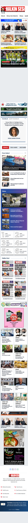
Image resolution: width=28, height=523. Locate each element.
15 (19, 66)
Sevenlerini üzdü (6, 355)
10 (13, 66)
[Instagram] (15, 469)
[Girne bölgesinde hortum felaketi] (5, 179)
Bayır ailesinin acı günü (23, 252)
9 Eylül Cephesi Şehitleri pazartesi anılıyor (20, 340)
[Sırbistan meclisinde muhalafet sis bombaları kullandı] (5, 210)
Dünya (21, 16)
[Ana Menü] (4, 13)
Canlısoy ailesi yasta (9, 252)
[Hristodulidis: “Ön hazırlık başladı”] (20, 348)
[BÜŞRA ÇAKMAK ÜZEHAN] (14, 131)
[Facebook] (10, 469)
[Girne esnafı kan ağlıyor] (5, 226)
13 (17, 66)
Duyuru (4, 386)
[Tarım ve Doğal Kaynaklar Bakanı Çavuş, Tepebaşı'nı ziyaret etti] (7, 332)
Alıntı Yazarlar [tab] (14, 118)
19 (24, 66)
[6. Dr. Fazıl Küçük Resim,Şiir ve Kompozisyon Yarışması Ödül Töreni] (5, 173)
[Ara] (2, 13)
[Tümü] (25, 258)
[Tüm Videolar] (25, 191)
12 (15, 66)
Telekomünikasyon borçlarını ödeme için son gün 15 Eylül (7, 389)
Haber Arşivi (5, 496)
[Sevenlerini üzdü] (7, 348)
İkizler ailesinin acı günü (9, 244)
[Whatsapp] (18, 469)
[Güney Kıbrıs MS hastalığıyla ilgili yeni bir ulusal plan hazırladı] (7, 397)
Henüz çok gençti (8, 236)
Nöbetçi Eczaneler (7, 487)
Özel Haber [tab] (13, 147)
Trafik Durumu (5, 490)
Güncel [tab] (5, 147)
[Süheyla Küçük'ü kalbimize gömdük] (5, 184)
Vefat (6, 233)
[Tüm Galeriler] (25, 153)
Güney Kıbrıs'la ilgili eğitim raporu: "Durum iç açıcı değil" (20, 406)
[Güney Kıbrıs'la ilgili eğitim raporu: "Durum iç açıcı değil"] (20, 397)
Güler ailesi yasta (22, 244)
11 (14, 66)
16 (21, 66)
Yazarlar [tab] (5, 118)
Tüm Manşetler (5, 493)
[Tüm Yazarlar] (25, 118)
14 (18, 66)
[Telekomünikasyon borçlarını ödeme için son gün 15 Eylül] (7, 382)
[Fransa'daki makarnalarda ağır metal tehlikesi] (20, 364)
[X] (13, 469)
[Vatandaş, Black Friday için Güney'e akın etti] (5, 221)
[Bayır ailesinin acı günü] (20, 382)
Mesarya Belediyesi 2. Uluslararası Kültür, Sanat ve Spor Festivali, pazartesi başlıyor (7, 373)
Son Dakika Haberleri (20, 493)
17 (22, 66)
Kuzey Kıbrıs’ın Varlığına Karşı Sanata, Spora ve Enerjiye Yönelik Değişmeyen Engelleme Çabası (14, 124)
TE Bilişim (17, 509)
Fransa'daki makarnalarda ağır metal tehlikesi (19, 372)
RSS (4, 504)
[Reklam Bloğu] (14, 20)
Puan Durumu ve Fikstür (21, 490)
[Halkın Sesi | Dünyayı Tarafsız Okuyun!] (13, 9)
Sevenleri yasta (22, 236)
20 (26, 66)
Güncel (3, 16)
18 (23, 66)
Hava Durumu (19, 487)
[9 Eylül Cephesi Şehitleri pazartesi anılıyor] (20, 332)
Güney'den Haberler (12, 16)
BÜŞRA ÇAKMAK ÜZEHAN (14, 138)
